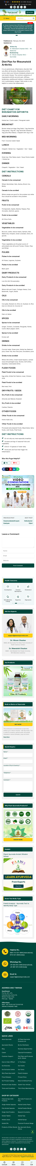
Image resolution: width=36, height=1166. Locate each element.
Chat (22, 1164)
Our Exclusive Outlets (8, 1069)
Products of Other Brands (9, 1127)
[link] (18, 28)
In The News (22, 1062)
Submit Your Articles (24, 1084)
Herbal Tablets (6, 1116)
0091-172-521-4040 (16, 952)
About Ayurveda (6, 1039)
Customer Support (7, 1056)
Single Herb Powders (8, 1112)
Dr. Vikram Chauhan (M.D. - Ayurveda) (18, 56)
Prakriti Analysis (23, 1073)
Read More (7, 737)
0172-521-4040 (15, 955)
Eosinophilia (7, 589)
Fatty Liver (18, 589)
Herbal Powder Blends (25, 1108)
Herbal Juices (6, 1119)
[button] (17, 35)
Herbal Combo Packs (24, 1104)
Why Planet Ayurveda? (8, 1073)
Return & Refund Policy (25, 1081)
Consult (4, 1164)
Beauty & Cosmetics (24, 1112)
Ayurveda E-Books (7, 1045)
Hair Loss (18, 598)
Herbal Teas (21, 1116)
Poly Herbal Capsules (8, 1108)
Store (13, 1164)
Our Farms (21, 1069)
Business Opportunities (25, 1049)
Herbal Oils (5, 1123)
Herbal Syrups (22, 1119)
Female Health (28, 589)
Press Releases (6, 1077)
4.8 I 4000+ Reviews (26, 2)
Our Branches (6, 1066)
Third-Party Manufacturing (26, 1088)
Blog (3, 1049)
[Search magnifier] (33, 18)
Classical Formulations (25, 1052)
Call (31, 1164)
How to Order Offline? (8, 1062)
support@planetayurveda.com (18, 635)
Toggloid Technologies (27, 1156)
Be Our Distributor (23, 1045)
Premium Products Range (25, 1123)
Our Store (30, 12)
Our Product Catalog (8, 1081)
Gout (7, 598)
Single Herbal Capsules (9, 1104)
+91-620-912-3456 (16, 965)
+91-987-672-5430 (16, 967)
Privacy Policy (22, 1077)
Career (4, 1052)
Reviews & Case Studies (9, 1084)
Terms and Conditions (8, 1088)
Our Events (21, 1066)
